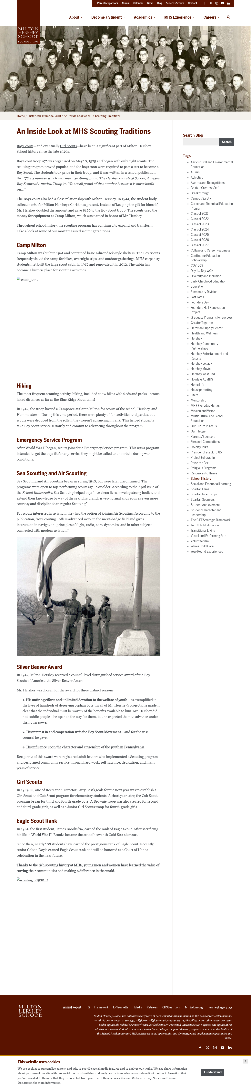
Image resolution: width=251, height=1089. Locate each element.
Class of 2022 (200, 219)
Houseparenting (201, 390)
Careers (210, 17)
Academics (143, 17)
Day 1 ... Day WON (202, 271)
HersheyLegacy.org (219, 1007)
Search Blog (193, 135)
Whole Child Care (202, 546)
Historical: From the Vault (44, 116)
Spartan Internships (204, 494)
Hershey (196, 338)
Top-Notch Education (205, 525)
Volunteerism (200, 541)
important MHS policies (131, 1033)
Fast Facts (197, 297)
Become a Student (106, 17)
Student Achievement (205, 505)
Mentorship (198, 400)
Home (21, 116)
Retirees (152, 1007)
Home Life (197, 385)
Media (138, 1007)
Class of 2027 (200, 245)
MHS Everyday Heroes (205, 406)
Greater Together (202, 323)
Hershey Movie (201, 369)
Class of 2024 (200, 229)
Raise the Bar (199, 463)
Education (198, 286)
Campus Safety (201, 198)
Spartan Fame (200, 489)
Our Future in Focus (204, 426)
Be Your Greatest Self (204, 188)
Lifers (194, 395)
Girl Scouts (68, 146)
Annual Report (72, 1007)
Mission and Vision (203, 411)
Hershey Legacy (201, 363)
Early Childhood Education (208, 281)
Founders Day (200, 302)
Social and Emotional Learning (211, 484)
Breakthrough (200, 193)
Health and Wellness (204, 333)
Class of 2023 (200, 224)
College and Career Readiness (210, 250)
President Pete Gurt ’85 (206, 452)
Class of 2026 (200, 240)
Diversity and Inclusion (206, 276)
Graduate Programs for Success (212, 317)
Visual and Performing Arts (208, 536)
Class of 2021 (199, 213)
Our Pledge (198, 431)
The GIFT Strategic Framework (211, 520)
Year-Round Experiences (207, 551)
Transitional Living (203, 530)
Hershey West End (203, 374)
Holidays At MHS (202, 379)
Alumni (195, 172)
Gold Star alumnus (123, 835)
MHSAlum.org (194, 1007)
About (74, 17)
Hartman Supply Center (207, 328)
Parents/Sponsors (203, 437)
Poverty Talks (199, 447)
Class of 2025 (200, 235)
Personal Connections (205, 442)
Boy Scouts (25, 146)
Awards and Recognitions (208, 183)
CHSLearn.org (171, 1007)
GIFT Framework (98, 1007)
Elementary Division (204, 292)
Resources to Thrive (204, 473)
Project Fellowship (203, 458)
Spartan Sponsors (203, 499)
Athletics (197, 177)
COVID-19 (197, 265)
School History (201, 478)
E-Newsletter (121, 1007)
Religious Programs (203, 468)
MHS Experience (177, 17)
